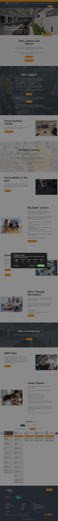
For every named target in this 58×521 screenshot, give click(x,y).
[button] (16, 265)
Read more (26, 257)
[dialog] (29, 260)
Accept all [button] (41, 265)
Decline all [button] (32, 265)
